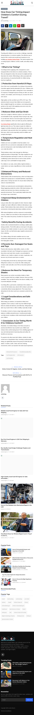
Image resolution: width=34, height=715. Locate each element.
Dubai (24, 609)
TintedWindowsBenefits (25, 352)
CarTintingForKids (10, 355)
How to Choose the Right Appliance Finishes (21, 579)
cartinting (3, 394)
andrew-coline (4, 537)
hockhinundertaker (16, 569)
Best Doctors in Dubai (15, 609)
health (9, 602)
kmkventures (15, 561)
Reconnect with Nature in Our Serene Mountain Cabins (21, 681)
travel (3, 599)
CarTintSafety (9, 358)
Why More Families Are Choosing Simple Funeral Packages (21, 567)
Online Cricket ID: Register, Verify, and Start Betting (17, 369)
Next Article (16, 373)
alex (3, 576)
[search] (32, 3)
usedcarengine (4, 414)
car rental (27, 599)
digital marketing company (8, 616)
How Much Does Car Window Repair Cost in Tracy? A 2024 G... (16, 534)
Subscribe (29, 700)
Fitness (26, 602)
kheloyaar (4, 612)
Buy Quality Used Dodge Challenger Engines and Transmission (15, 449)
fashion (3, 602)
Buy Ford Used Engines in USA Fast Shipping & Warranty (15, 440)
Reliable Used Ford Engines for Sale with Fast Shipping (14, 411)
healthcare (4, 609)
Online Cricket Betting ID (18, 605)
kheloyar (29, 616)
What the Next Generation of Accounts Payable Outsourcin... (22, 558)
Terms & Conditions (6, 711)
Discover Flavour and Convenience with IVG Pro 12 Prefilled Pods (17, 375)
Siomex (13, 552)
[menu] (2, 3)
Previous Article (18, 367)
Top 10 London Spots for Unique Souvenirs (13, 574)
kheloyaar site (20, 616)
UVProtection (20, 355)
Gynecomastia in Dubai (7, 619)
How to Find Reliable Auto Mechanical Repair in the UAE (16, 506)
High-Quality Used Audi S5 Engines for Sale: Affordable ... (14, 477)
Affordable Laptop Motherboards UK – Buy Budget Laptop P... (21, 663)
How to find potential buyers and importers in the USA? (21, 550)
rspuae (2, 509)
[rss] (3, 654)
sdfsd (13, 666)
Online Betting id (6, 605)
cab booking (19, 599)
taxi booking (10, 599)
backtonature (15, 683)
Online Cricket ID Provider (20, 612)
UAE (10, 612)
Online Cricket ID (18, 602)
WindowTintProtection (11, 352)
